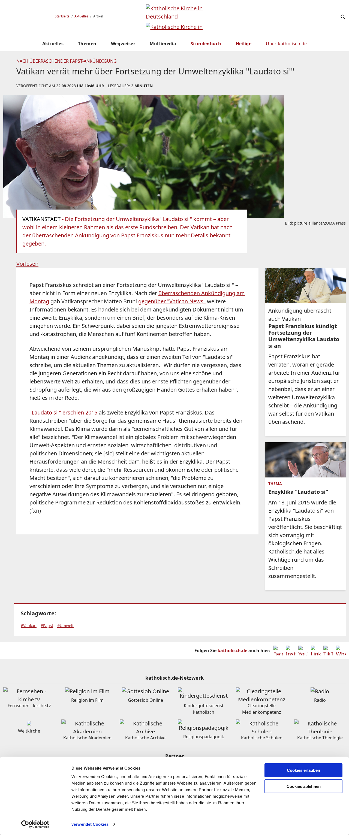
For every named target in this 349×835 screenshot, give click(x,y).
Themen (87, 44)
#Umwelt (65, 625)
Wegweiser (123, 44)
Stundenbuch (206, 44)
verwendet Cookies (90, 824)
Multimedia (163, 44)
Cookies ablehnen (304, 786)
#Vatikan (29, 625)
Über (286, 44)
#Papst (47, 625)
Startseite (62, 16)
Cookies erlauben (303, 770)
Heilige (244, 44)
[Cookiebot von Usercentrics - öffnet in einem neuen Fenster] (35, 824)
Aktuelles (81, 16)
